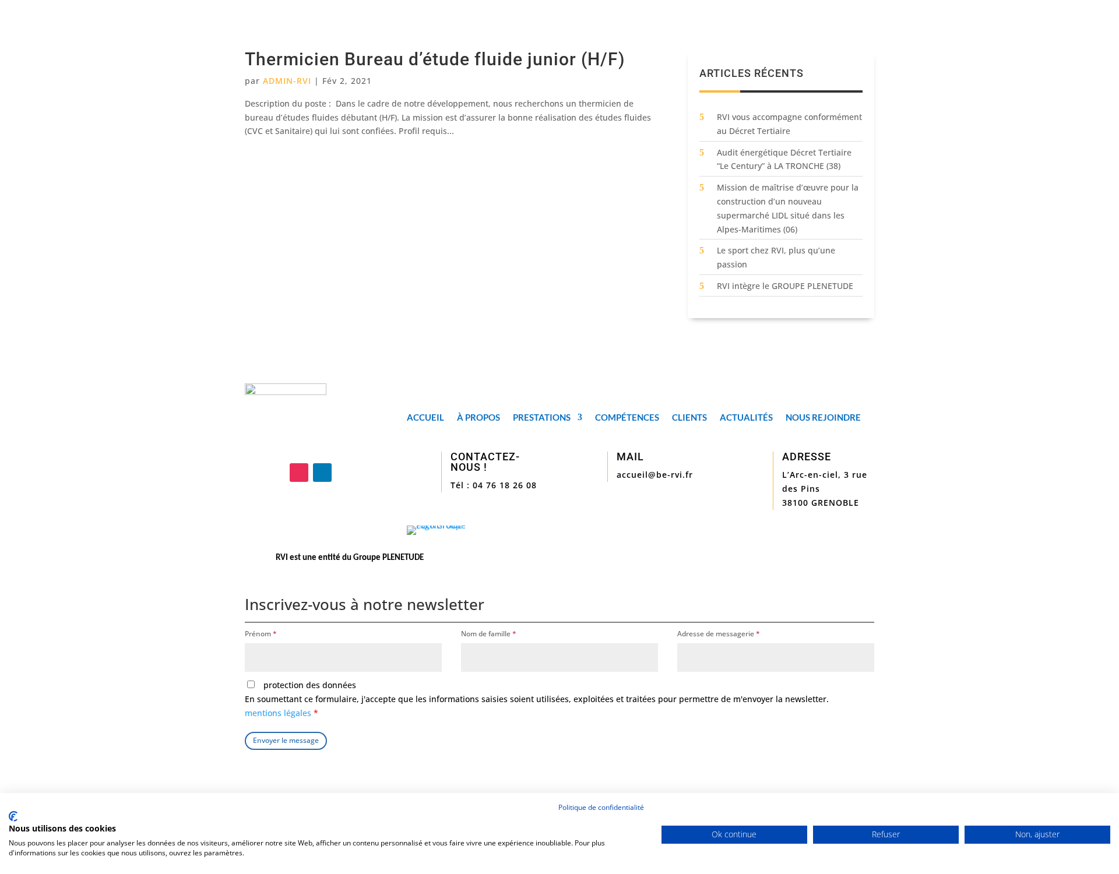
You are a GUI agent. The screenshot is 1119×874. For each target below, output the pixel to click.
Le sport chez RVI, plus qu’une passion (776, 257)
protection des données (537, 698)
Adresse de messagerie (718, 634)
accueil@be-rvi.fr (655, 474)
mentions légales (279, 712)
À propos (478, 417)
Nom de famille (488, 634)
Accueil (425, 417)
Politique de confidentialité (601, 807)
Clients (689, 417)
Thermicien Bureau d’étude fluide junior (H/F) (435, 59)
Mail (630, 456)
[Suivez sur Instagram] (299, 472)
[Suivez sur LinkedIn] (322, 472)
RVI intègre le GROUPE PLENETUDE (785, 285)
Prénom (261, 634)
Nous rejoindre (823, 417)
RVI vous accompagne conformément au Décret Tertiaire (789, 123)
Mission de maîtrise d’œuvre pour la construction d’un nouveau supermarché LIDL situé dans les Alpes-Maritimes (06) (787, 208)
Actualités (746, 417)
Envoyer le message (286, 740)
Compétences (627, 417)
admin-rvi (287, 80)
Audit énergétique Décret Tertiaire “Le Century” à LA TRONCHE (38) (784, 159)
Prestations (542, 417)
